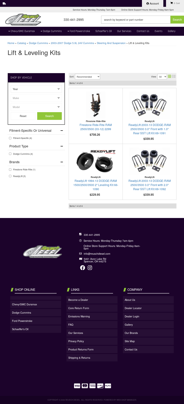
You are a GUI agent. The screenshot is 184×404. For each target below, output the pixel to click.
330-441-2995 (92, 235)
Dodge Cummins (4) (23, 153)
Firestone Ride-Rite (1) (24, 169)
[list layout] (174, 76)
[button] (142, 20)
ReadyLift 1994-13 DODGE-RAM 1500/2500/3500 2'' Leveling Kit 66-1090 (95, 185)
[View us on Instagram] (90, 268)
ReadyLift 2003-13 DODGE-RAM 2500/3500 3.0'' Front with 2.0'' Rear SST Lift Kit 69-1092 (149, 185)
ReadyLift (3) (19, 176)
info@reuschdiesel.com (97, 253)
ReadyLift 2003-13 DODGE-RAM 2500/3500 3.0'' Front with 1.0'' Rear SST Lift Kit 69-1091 (149, 129)
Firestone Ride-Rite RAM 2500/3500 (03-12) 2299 (96, 127)
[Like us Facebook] (82, 268)
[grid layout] (169, 76)
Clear (23, 116)
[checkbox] (10, 138)
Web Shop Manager (126, 400)
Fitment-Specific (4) (22, 137)
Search (49, 116)
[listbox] (36, 89)
